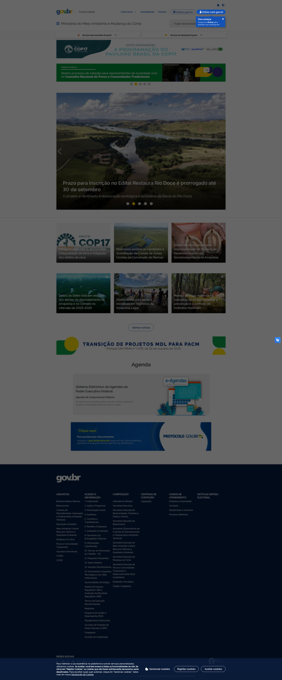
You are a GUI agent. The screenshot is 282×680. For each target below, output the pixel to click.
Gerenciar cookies (159, 668)
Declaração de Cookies (82, 674)
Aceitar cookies (213, 668)
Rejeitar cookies (186, 668)
